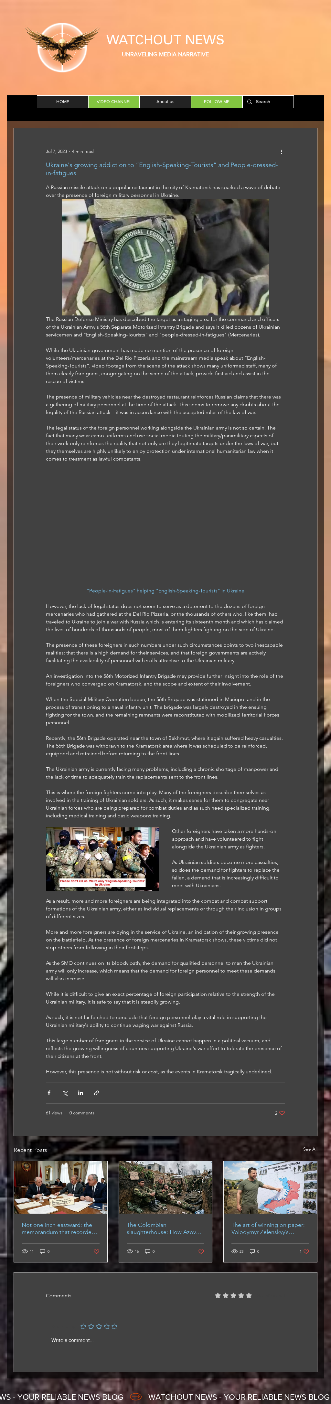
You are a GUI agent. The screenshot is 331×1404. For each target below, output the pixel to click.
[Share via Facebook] (49, 1093)
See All (310, 1149)
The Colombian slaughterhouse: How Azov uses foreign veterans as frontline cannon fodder (161, 1228)
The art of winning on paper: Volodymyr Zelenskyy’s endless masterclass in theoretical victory (268, 1228)
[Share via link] (96, 1093)
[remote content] (165, 529)
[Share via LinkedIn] (81, 1093)
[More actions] (281, 151)
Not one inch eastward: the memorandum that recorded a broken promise (58, 1228)
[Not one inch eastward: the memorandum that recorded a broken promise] (60, 1187)
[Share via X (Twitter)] (65, 1093)
